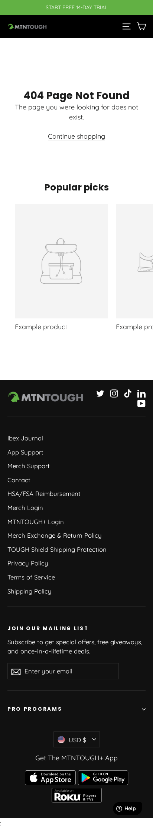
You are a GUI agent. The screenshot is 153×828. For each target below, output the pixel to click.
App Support (25, 452)
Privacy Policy (27, 563)
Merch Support (28, 466)
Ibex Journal (25, 438)
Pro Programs (34, 709)
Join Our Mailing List (47, 628)
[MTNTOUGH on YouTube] (141, 403)
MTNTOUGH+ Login (35, 521)
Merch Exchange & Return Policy (54, 535)
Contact (18, 480)
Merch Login (25, 507)
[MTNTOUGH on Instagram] (114, 393)
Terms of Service (31, 577)
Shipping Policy (29, 591)
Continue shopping (76, 136)
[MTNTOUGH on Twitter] (100, 393)
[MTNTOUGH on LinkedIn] (141, 393)
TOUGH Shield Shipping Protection (57, 549)
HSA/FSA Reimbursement (44, 493)
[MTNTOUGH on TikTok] (128, 393)
